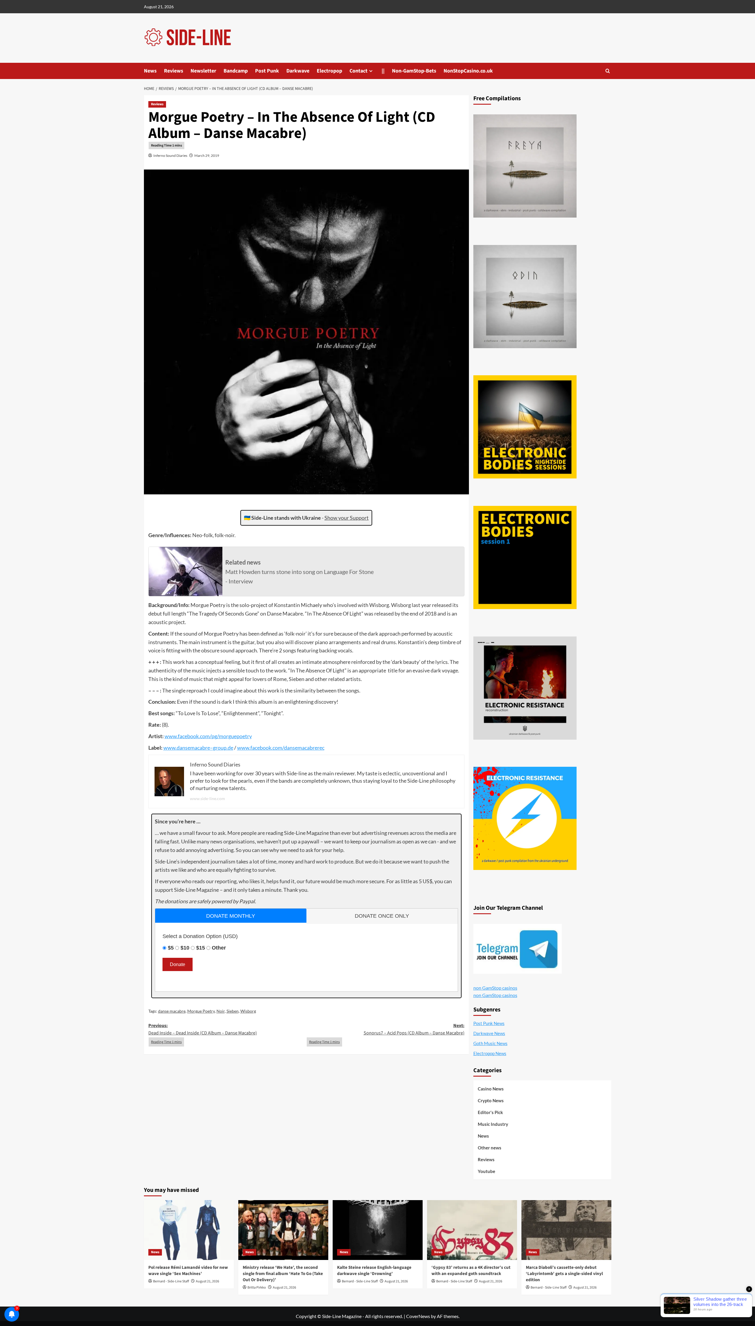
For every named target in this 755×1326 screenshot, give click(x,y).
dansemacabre (193, 747)
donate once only (382, 916)
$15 (200, 948)
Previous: (202, 1029)
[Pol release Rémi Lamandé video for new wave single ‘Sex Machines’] (189, 1230)
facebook (188, 736)
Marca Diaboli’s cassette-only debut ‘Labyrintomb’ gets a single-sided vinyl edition (564, 1273)
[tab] (230, 915)
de (230, 747)
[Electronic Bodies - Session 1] (525, 557)
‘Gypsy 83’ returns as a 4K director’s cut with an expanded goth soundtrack (471, 1270)
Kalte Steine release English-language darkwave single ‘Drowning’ (374, 1270)
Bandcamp (236, 71)
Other (219, 948)
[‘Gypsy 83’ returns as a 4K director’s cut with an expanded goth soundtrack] (472, 1230)
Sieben (232, 1011)
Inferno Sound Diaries (170, 155)
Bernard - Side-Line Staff (171, 1281)
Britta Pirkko (256, 1287)
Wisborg (248, 1011)
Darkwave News (489, 1033)
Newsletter (203, 71)
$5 (171, 948)
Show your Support (346, 517)
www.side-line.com (207, 798)
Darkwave (297, 71)
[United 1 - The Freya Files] (525, 166)
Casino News (491, 1088)
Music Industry (493, 1124)
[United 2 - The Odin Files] (525, 296)
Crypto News (491, 1100)
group (219, 747)
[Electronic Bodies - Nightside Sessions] (525, 426)
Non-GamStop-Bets (414, 71)
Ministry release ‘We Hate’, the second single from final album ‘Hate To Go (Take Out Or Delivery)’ (283, 1273)
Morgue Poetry (201, 1011)
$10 (184, 948)
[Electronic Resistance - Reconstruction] (525, 688)
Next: (414, 1029)
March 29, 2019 (206, 155)
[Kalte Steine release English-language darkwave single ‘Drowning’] (378, 1230)
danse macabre (172, 1011)
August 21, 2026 (207, 1281)
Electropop (329, 71)
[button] (607, 71)
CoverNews (418, 1316)
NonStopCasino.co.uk (468, 71)
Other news (489, 1147)
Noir (220, 1011)
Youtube (486, 1171)
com (205, 736)
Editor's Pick (490, 1112)
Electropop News (489, 1053)
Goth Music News (490, 1043)
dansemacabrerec (304, 747)
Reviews (173, 71)
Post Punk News (489, 1023)
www (171, 736)
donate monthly (230, 916)
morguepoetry (235, 736)
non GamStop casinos (495, 988)
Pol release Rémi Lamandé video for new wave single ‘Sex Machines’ (188, 1270)
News (150, 71)
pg (214, 736)
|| (383, 71)
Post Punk (267, 71)
